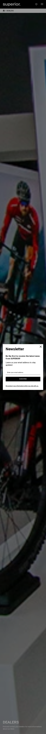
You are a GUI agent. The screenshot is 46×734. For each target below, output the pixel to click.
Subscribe (23, 379)
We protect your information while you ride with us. (22, 386)
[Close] (41, 347)
